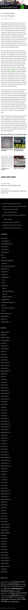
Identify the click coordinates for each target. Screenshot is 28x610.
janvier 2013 (4, 454)
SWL (3, 305)
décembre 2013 (4, 424)
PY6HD (9, 71)
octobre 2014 (4, 396)
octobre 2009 (4, 563)
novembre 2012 (4, 460)
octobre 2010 (4, 530)
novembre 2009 (4, 560)
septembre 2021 (5, 332)
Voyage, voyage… (5, 322)
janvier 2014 (4, 421)
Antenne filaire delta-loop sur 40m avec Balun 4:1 (14, 216)
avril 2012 (3, 479)
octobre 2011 (4, 496)
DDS (5, 584)
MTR (2, 595)
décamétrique (14, 584)
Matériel (4, 285)
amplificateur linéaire (5, 582)
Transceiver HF (14, 599)
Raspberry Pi (22, 595)
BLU (2, 584)
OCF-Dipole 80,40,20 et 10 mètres (10, 209)
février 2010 (4, 552)
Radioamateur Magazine (7, 302)
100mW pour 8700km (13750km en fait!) (11, 184)
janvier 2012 (4, 488)
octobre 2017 (4, 346)
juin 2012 (3, 474)
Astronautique (5, 241)
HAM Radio (12, 13)
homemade (22, 586)
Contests (4, 274)
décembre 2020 (4, 337)
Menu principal (26, 7)
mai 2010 (3, 544)
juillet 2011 (3, 505)
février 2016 (4, 357)
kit (22, 589)
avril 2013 (3, 446)
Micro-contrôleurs (5, 313)
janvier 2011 (4, 521)
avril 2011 (3, 513)
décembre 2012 (4, 457)
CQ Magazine (5, 277)
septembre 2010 (5, 532)
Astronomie (4, 238)
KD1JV (10, 589)
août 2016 (3, 351)
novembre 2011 (4, 493)
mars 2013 (3, 449)
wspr (14, 601)
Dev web (4, 263)
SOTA (8, 597)
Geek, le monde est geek (6, 260)
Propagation (5, 299)
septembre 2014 (5, 399)
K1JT (2, 588)
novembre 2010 (4, 527)
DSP (6, 584)
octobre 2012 (4, 463)
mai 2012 (3, 477)
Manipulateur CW (5, 593)
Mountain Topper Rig (7, 291)
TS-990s (4, 601)
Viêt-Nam (3, 319)
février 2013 (4, 452)
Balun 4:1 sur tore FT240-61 (10, 212)
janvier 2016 (4, 360)
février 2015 (4, 385)
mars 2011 (3, 516)
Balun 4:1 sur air (8, 219)
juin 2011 (3, 507)
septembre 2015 (5, 371)
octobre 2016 (4, 348)
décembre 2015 (4, 362)
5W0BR (13, 69)
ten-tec (14, 597)
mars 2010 (3, 549)
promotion (9, 595)
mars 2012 (3, 482)
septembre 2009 (5, 566)
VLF (3, 310)
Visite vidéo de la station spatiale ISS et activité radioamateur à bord (13, 191)
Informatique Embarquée (8, 266)
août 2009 (3, 569)
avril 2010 (3, 546)
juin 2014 (3, 407)
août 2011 (3, 502)
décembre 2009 (4, 557)
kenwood (16, 588)
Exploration (4, 246)
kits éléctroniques (7, 591)
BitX (3, 288)
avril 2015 (3, 379)
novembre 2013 (4, 426)
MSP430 (24, 593)
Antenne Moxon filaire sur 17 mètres (11, 225)
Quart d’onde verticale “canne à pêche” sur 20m (14, 206)
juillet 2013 (3, 438)
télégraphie (9, 601)
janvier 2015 (4, 387)
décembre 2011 (4, 491)
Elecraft (20, 584)
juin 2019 (3, 343)
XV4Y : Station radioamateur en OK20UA (11, 203)
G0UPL (8, 586)
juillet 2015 (3, 373)
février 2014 (4, 418)
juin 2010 (3, 541)
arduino (16, 582)
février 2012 (4, 485)
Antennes (4, 271)
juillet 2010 (3, 538)
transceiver (5, 599)
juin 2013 (3, 440)
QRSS (17, 595)
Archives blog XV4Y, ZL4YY (9, 7)
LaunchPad (17, 591)
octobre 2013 (4, 429)
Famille (7, 13)
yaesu (17, 601)
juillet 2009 (3, 571)
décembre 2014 (4, 390)
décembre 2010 (4, 524)
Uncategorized (4, 316)
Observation (5, 252)
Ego (4, 13)
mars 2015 (3, 382)
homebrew (16, 586)
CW (2, 280)
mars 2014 (3, 415)
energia (24, 584)
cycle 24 (4, 86)
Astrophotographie (6, 243)
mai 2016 (3, 354)
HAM (12, 586)
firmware (4, 586)
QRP (3, 294)
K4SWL (5, 589)
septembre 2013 (5, 432)
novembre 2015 (4, 365)
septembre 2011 (5, 499)
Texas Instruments (20, 597)
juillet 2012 (3, 471)
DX (1, 13)
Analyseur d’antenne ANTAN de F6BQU (11, 228)
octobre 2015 (4, 368)
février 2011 (4, 518)
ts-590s (22, 599)
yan (11, 18)
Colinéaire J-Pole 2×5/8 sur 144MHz (11, 222)
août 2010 (3, 535)
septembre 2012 (5, 465)
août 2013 (3, 435)
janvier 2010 (4, 555)
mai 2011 (3, 510)
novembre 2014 (4, 393)
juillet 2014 (3, 404)
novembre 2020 (4, 340)
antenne (11, 582)
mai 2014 (3, 410)
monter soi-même (15, 593)
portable (5, 595)
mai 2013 (3, 443)
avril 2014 (3, 413)
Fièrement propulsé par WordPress (8, 608)
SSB (10, 597)
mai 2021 (3, 334)
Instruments (4, 249)
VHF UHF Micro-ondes (7, 308)
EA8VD (24, 67)
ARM (21, 582)
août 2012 (3, 468)
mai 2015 (3, 376)
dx (8, 584)
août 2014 (3, 401)
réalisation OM (3, 597)
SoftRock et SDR (6, 296)
